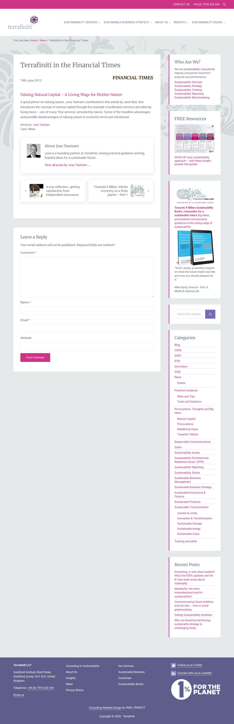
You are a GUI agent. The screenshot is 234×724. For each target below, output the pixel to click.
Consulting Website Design (105, 707)
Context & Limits (187, 513)
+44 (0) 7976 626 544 (40, 688)
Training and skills (185, 541)
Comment (28, 252)
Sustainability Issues (187, 452)
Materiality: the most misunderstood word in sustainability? (188, 592)
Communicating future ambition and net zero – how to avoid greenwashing (193, 605)
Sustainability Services (188, 82)
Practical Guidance (185, 390)
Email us (18, 695)
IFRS (177, 361)
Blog (177, 345)
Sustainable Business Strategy (193, 487)
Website (26, 338)
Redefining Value (187, 429)
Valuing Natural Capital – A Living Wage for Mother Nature (71, 94)
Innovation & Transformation (194, 518)
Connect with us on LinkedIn (194, 673)
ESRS (177, 355)
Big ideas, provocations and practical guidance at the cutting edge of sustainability (193, 217)
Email (25, 320)
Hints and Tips (186, 396)
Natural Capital (186, 419)
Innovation (180, 366)
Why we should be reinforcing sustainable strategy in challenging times (192, 624)
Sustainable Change (189, 523)
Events (181, 383)
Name (25, 302)
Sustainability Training (188, 90)
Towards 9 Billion (187, 434)
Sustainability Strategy (188, 86)
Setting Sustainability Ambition (193, 615)
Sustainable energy (189, 528)
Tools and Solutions (189, 401)
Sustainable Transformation (191, 507)
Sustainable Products (187, 501)
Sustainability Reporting (189, 93)
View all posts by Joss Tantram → (68, 165)
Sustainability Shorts (187, 472)
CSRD (178, 350)
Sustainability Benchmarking (191, 97)
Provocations (185, 424)
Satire (178, 447)
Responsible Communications (192, 441)
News (31, 129)
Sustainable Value (188, 534)
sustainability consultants (199, 69)
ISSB (177, 371)
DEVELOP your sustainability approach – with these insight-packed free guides (192, 161)
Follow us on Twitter (189, 665)
